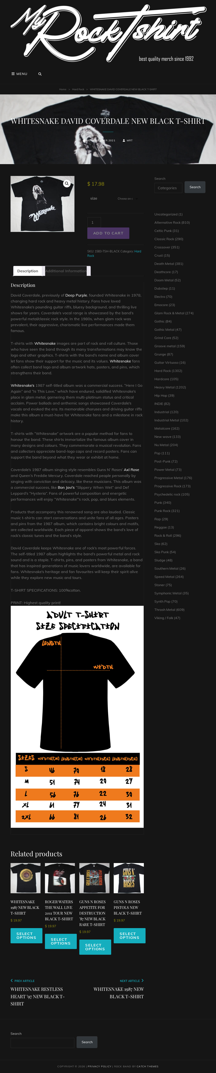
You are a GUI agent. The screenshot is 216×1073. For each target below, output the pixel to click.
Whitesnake (45, 343)
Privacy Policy (99, 1066)
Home (62, 89)
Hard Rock (78, 89)
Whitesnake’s (22, 385)
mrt (130, 140)
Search (159, 178)
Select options (26, 935)
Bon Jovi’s (66, 487)
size (93, 198)
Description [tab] (27, 270)
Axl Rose (131, 469)
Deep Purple (76, 295)
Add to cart (108, 233)
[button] (67, 183)
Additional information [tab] (66, 270)
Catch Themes (147, 1066)
